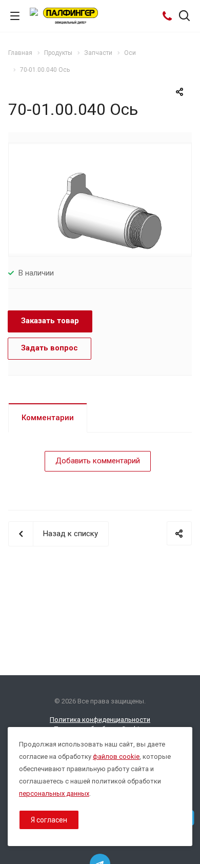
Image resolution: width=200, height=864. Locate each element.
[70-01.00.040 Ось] (100, 198)
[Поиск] (184, 16)
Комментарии (48, 417)
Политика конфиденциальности (100, 719)
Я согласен (49, 820)
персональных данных (54, 793)
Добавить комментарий (97, 460)
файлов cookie (116, 756)
